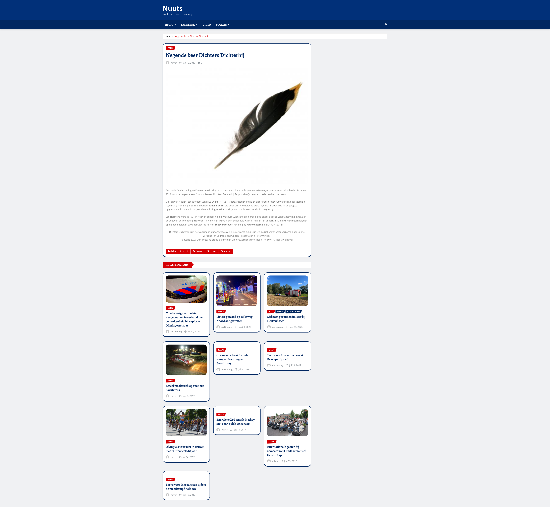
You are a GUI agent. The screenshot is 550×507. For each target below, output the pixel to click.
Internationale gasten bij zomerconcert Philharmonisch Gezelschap (287, 451)
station (227, 251)
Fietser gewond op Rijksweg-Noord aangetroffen (235, 319)
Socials (221, 25)
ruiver (174, 62)
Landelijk (188, 25)
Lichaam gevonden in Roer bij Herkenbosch (286, 319)
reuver (213, 251)
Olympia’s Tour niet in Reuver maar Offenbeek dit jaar (185, 449)
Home (168, 36)
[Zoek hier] (386, 24)
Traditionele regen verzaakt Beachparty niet (285, 357)
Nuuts (173, 8)
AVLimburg (176, 331)
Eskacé (199, 251)
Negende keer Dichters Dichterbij (191, 36)
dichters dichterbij (179, 251)
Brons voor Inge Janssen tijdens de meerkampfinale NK (186, 487)
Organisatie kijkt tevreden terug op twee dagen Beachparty (233, 359)
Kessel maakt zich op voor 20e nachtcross (185, 388)
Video (207, 25)
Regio (169, 25)
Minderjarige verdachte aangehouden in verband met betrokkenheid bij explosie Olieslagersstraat (185, 319)
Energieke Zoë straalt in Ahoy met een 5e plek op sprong (235, 421)
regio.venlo (277, 326)
